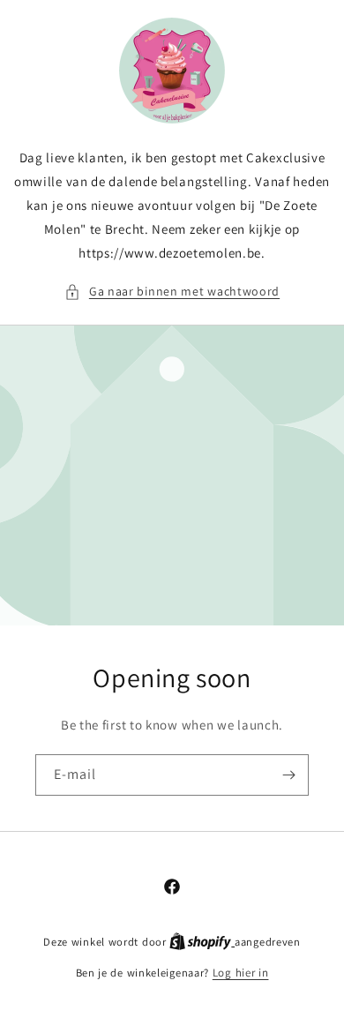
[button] (172, 292)
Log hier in (241, 972)
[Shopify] (202, 941)
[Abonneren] (288, 775)
